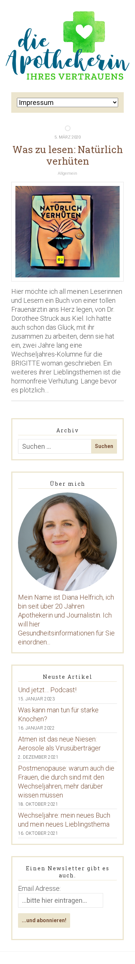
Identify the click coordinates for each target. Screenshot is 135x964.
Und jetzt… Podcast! (47, 690)
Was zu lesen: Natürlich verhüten (67, 155)
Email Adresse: (39, 888)
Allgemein (67, 173)
